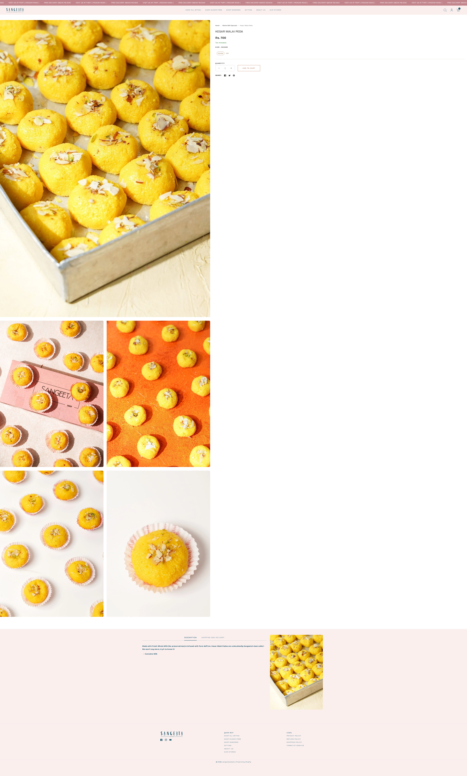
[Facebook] (225, 75)
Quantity (220, 63)
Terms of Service (295, 745)
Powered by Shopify (243, 762)
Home (217, 25)
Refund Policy (294, 739)
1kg (227, 53)
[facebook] (161, 740)
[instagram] (166, 740)
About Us (229, 749)
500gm (220, 53)
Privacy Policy (294, 736)
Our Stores (230, 752)
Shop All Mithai (232, 736)
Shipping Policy (294, 742)
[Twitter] (229, 75)
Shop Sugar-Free (232, 739)
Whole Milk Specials (229, 25)
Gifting (227, 745)
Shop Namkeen (231, 742)
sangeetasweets (228, 762)
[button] (445, 10)
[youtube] (170, 740)
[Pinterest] (234, 75)
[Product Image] (105, 168)
